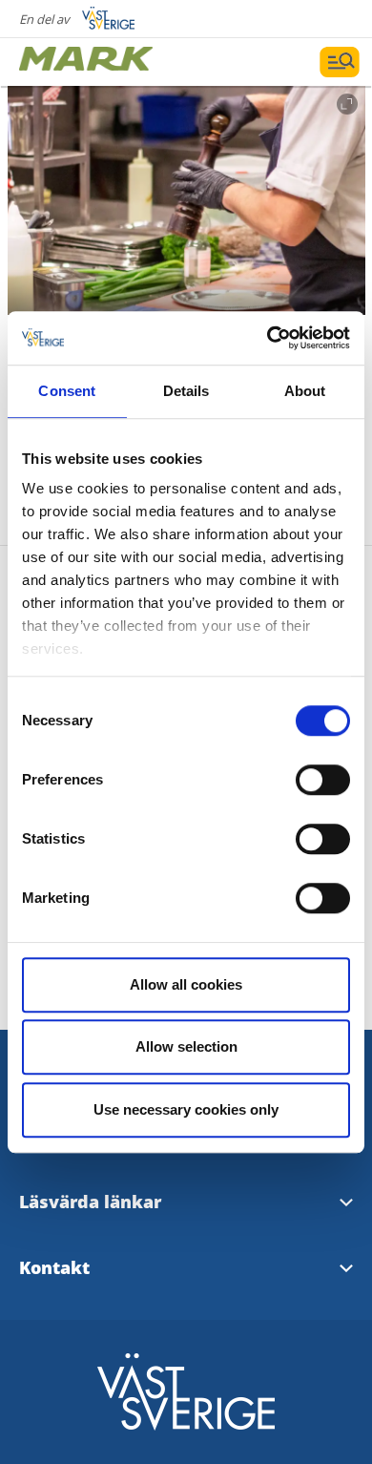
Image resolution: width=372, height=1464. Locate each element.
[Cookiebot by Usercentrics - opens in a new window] (267, 337)
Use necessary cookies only (186, 1109)
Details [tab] (186, 391)
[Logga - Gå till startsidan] (86, 62)
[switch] (323, 779)
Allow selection (186, 1046)
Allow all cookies (186, 984)
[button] (186, 200)
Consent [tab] (66, 391)
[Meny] (339, 62)
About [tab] (305, 391)
